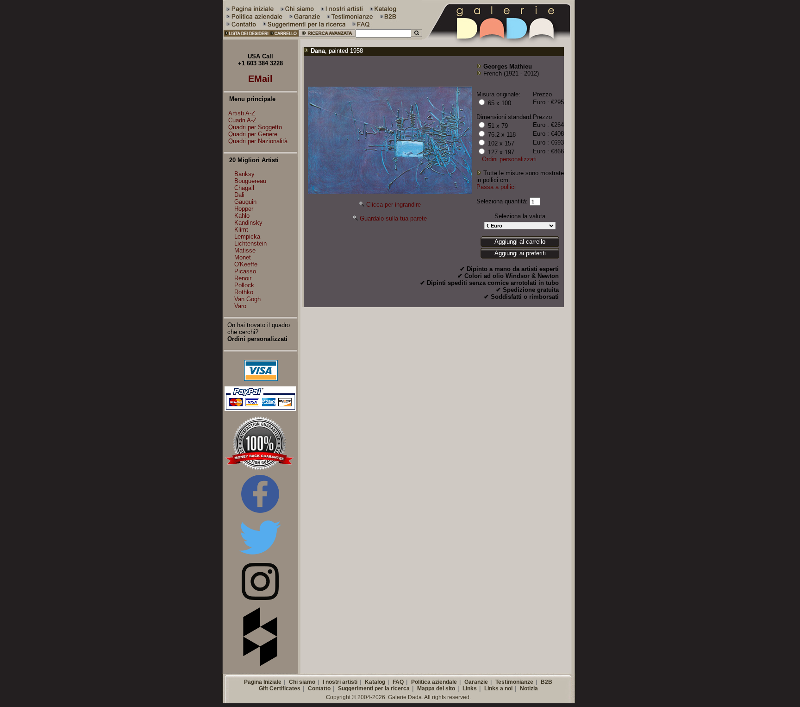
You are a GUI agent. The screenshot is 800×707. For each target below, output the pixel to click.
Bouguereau (250, 180)
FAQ (398, 682)
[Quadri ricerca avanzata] (327, 37)
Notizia (529, 688)
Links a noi (498, 688)
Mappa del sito (436, 688)
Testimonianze (514, 682)
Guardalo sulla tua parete (393, 218)
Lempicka (247, 236)
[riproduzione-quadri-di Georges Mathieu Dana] (390, 192)
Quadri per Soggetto (255, 127)
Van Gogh (247, 299)
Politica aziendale (434, 682)
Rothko (243, 292)
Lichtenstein (250, 243)
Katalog (375, 682)
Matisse (245, 250)
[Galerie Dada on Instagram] (260, 597)
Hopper (243, 208)
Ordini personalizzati (509, 159)
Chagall (244, 187)
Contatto (319, 688)
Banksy (244, 173)
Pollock (244, 285)
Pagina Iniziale (262, 682)
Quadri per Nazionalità (258, 141)
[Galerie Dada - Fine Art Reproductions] (499, 37)
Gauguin (245, 201)
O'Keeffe (245, 264)
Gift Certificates (279, 688)
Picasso (245, 271)
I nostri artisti (340, 682)
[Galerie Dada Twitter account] (260, 556)
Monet (242, 257)
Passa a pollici (496, 186)
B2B (546, 682)
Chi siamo (302, 682)
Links (469, 688)
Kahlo (242, 215)
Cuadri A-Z (242, 120)
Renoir (242, 278)
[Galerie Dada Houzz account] (260, 664)
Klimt (241, 229)
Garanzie (476, 682)
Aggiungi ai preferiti (520, 253)
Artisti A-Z (241, 113)
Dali (239, 194)
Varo (240, 306)
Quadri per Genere (252, 134)
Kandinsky (248, 222)
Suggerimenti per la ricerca (374, 688)
